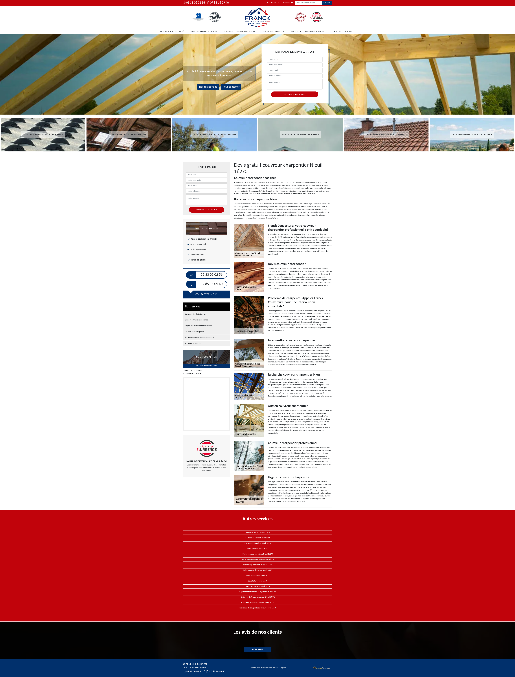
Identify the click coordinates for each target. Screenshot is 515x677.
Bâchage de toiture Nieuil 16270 (257, 538)
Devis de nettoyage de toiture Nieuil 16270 (258, 559)
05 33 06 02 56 (195, 2)
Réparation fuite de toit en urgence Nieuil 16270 (257, 592)
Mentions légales (279, 668)
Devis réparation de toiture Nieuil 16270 (257, 554)
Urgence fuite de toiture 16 (172, 31)
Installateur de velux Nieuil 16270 (257, 576)
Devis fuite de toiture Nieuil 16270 (257, 532)
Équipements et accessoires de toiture (308, 31)
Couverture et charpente (274, 31)
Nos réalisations (208, 87)
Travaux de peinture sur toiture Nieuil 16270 (257, 603)
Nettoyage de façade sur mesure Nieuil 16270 (257, 597)
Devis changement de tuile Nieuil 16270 (257, 565)
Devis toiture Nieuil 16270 (257, 581)
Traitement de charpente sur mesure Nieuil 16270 (257, 608)
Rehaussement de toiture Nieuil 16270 (257, 570)
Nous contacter (231, 87)
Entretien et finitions (342, 31)
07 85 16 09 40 (219, 2)
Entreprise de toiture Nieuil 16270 (257, 586)
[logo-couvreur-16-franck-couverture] (257, 17)
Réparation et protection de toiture (240, 31)
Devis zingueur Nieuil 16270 (257, 549)
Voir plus (257, 649)
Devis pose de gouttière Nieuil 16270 (257, 543)
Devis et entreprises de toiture (203, 31)
